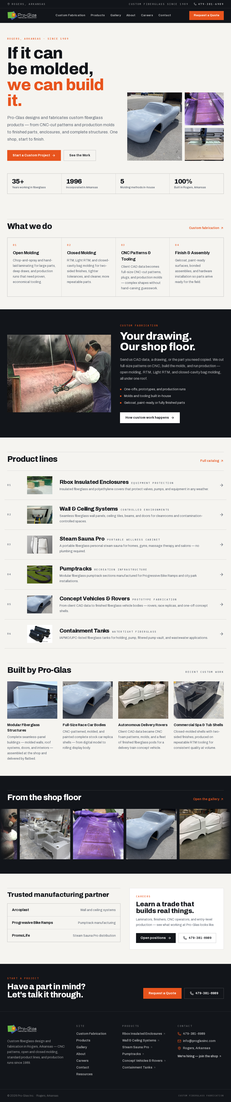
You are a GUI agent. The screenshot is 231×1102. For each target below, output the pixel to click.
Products (98, 15)
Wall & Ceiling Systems (139, 1040)
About (131, 15)
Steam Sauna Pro (135, 1047)
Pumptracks (131, 1054)
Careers (147, 15)
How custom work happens (147, 417)
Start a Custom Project (31, 155)
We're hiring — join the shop (198, 1056)
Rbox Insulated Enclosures (142, 1033)
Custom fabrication (204, 228)
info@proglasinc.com (199, 1041)
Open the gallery (206, 799)
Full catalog (209, 460)
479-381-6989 (211, 4)
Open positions (153, 938)
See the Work (79, 155)
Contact (164, 15)
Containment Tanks (137, 1067)
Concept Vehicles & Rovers (142, 1060)
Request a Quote (206, 15)
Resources (84, 1074)
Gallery (115, 15)
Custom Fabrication (70, 15)
